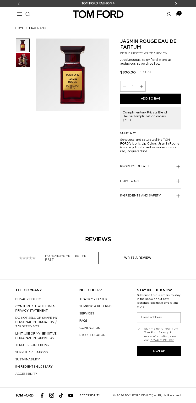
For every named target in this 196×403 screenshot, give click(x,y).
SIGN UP (159, 351)
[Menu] (19, 14)
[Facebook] (42, 395)
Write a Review (137, 257)
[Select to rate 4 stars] (30, 258)
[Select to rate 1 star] (20, 258)
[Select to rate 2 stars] (24, 258)
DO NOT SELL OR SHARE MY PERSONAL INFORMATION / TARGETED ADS (36, 322)
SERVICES (86, 313)
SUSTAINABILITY (27, 359)
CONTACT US (89, 328)
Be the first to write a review (143, 53)
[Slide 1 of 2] (22, 45)
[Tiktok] (61, 395)
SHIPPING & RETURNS (95, 306)
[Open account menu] (168, 14)
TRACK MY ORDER (93, 299)
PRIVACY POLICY (28, 299)
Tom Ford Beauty (138, 395)
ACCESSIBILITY (26, 373)
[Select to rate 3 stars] (27, 258)
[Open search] (27, 14)
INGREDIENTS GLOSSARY (34, 366)
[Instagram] (51, 395)
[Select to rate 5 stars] (34, 258)
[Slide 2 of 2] (22, 60)
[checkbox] (159, 334)
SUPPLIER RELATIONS (31, 352)
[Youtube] (71, 395)
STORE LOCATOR (92, 335)
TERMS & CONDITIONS (32, 345)
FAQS (83, 320)
